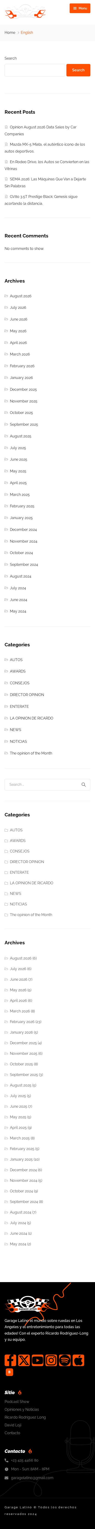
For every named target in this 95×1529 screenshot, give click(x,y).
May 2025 (18, 471)
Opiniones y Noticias (22, 1409)
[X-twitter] (24, 1360)
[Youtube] (37, 1360)
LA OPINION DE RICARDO (31, 718)
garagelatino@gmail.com (32, 1478)
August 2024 (20, 576)
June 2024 (18, 600)
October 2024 (21, 553)
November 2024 (23, 541)
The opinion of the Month (31, 753)
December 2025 (23, 389)
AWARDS (18, 671)
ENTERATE (19, 706)
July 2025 (18, 448)
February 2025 (22, 506)
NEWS (15, 730)
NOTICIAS (18, 741)
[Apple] (78, 1360)
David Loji (13, 1425)
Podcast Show (17, 1401)
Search (11, 58)
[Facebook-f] (10, 1360)
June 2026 (18, 319)
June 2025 (18, 459)
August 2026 (21, 296)
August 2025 (20, 436)
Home (10, 32)
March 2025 (20, 494)
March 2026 (20, 354)
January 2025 (21, 518)
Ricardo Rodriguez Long (25, 1417)
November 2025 (23, 401)
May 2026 (18, 331)
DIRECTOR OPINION (27, 695)
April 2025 (18, 483)
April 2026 (18, 343)
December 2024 (23, 529)
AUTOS (16, 660)
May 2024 (18, 611)
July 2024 (18, 588)
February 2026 (22, 366)
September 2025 (24, 424)
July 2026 (18, 307)
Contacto (12, 1433)
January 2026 (21, 378)
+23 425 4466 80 (25, 1460)
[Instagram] (51, 1360)
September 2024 (24, 564)
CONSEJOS (20, 683)
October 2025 (21, 412)
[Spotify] (65, 1360)
